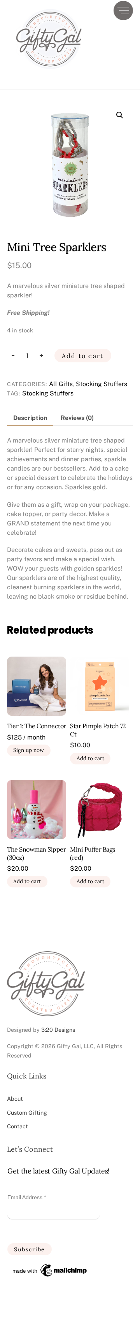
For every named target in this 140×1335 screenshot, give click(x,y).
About (15, 1098)
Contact (17, 1126)
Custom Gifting (27, 1112)
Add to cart (83, 356)
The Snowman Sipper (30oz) (36, 853)
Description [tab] (30, 418)
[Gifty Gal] (49, 75)
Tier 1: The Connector (36, 726)
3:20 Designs (58, 1029)
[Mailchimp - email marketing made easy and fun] (50, 1277)
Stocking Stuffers (101, 384)
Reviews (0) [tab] (77, 418)
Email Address (26, 1197)
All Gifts (61, 384)
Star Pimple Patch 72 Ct (98, 730)
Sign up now (28, 750)
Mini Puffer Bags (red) (92, 853)
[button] (120, 115)
